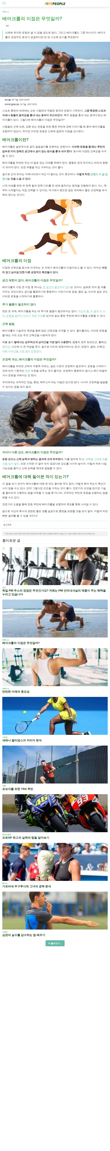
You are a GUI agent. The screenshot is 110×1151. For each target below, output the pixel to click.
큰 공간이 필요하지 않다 (57, 287)
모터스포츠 (6, 834)
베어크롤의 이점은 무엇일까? (21, 643)
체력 (27, 370)
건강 (4, 587)
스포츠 (4, 737)
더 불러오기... (55, 943)
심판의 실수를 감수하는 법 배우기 (23, 935)
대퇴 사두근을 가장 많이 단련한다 (21, 351)
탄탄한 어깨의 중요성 (16, 691)
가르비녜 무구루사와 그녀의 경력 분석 (26, 886)
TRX (4, 786)
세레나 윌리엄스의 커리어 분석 (22, 740)
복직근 (6, 346)
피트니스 (5, 12)
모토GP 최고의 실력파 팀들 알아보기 (25, 837)
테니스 (4, 883)
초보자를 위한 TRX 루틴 (17, 789)
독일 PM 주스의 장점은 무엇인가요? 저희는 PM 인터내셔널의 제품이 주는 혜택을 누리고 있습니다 (54, 592)
